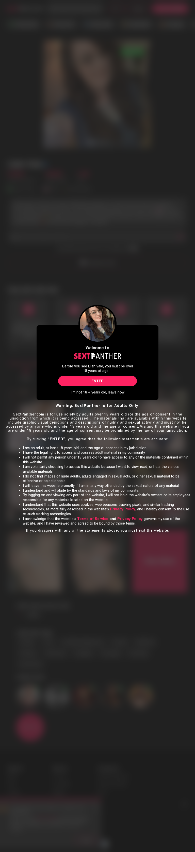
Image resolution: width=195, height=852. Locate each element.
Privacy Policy (130, 519)
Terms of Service (92, 519)
